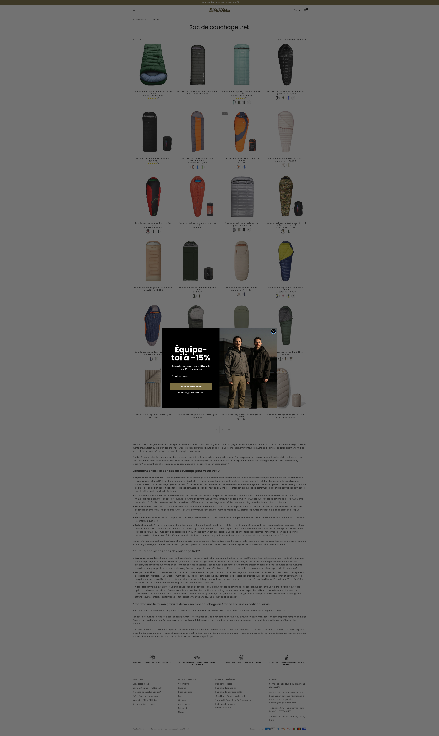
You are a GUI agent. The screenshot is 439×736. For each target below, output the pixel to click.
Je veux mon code (191, 386)
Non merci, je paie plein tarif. (191, 392)
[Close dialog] (273, 331)
